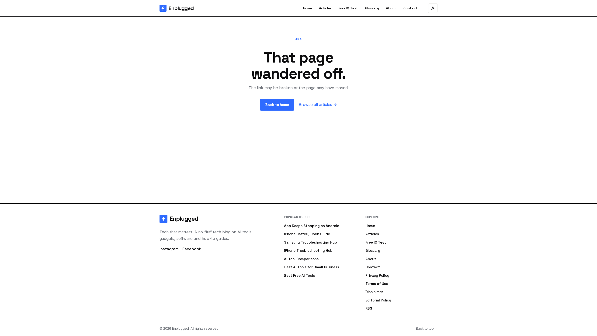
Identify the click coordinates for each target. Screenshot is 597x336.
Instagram (169, 249)
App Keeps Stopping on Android (311, 226)
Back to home (277, 104)
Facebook (191, 249)
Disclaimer (374, 292)
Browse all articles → (318, 104)
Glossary (372, 8)
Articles (325, 8)
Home (307, 8)
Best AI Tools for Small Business (311, 267)
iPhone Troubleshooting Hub (308, 250)
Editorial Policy (378, 300)
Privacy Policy (377, 275)
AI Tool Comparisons (301, 259)
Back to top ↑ (426, 328)
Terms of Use (376, 283)
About (391, 8)
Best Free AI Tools (299, 275)
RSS (368, 308)
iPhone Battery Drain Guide (307, 234)
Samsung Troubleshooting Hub (310, 242)
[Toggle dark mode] (432, 8)
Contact (410, 8)
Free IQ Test (348, 8)
